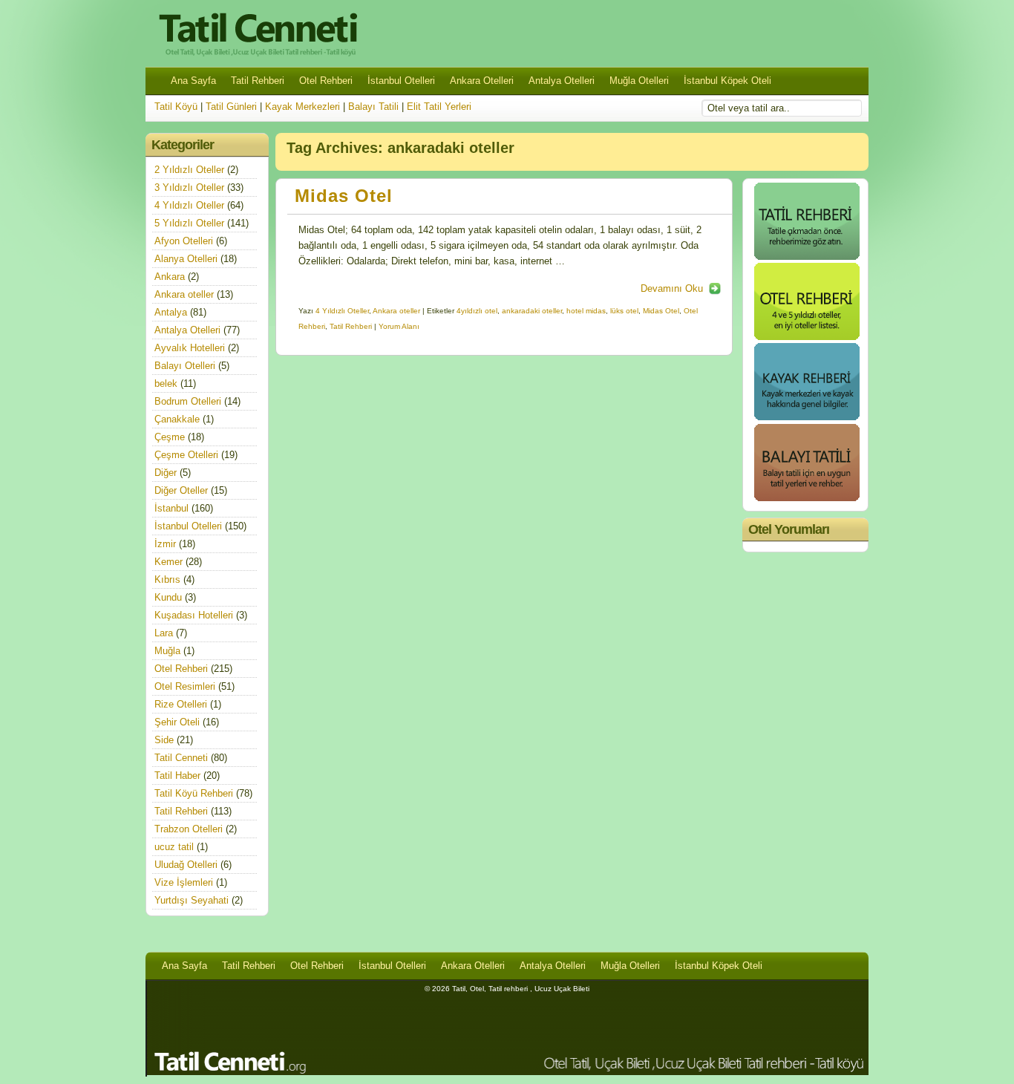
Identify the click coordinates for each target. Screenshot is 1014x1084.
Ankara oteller (396, 311)
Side (164, 739)
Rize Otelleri (180, 704)
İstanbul (171, 508)
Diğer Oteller (181, 490)
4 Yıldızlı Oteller (342, 311)
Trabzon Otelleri (188, 829)
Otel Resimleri (184, 686)
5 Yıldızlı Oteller (189, 223)
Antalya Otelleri (562, 80)
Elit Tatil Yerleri (439, 106)
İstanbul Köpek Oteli (727, 80)
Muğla (167, 650)
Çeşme (169, 437)
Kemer (168, 561)
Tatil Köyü (175, 106)
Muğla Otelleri (639, 80)
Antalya (170, 312)
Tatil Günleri (231, 106)
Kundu (168, 597)
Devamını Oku (672, 288)
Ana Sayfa (193, 80)
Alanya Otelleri (185, 258)
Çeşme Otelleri (186, 454)
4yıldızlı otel (477, 311)
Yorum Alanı (399, 326)
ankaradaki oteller (532, 311)
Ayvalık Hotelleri (189, 347)
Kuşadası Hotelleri (193, 615)
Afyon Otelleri (183, 240)
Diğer (165, 472)
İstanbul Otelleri (401, 80)
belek (165, 383)
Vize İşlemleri (183, 882)
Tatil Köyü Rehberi (193, 793)
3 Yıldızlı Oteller (189, 187)
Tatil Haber (177, 775)
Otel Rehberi (326, 80)
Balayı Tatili (373, 106)
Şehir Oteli (177, 722)
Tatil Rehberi (257, 80)
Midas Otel (344, 196)
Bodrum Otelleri (187, 401)
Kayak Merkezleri (302, 106)
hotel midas (586, 311)
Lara (163, 633)
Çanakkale (177, 419)
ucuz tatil (174, 846)
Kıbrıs (167, 579)
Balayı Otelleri (184, 365)
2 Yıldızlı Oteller (189, 169)
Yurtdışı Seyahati (191, 900)
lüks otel (624, 311)
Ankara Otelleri (482, 80)
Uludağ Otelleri (185, 864)
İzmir (165, 543)
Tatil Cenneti (181, 757)
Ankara (169, 276)
